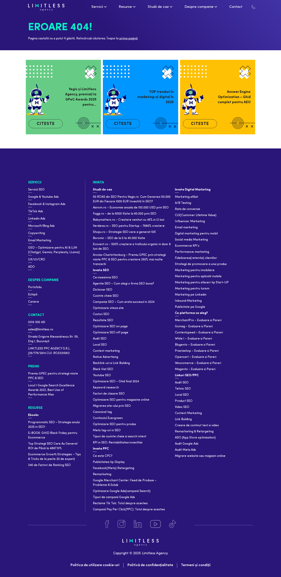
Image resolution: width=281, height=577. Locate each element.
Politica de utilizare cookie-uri (94, 565)
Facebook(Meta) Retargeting (113, 468)
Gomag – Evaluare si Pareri (194, 326)
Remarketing (102, 474)
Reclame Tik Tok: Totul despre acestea (120, 503)
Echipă (32, 294)
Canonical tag (102, 412)
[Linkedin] (138, 524)
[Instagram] (121, 524)
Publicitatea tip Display (109, 462)
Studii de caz (102, 189)
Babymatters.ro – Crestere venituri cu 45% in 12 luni (128, 219)
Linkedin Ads (36, 218)
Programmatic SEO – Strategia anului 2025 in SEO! (54, 425)
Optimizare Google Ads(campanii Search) (121, 491)
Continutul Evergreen (108, 418)
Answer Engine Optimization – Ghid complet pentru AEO (234, 97)
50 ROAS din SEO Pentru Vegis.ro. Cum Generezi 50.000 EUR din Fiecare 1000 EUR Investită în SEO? (132, 199)
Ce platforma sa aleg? (191, 313)
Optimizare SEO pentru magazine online (121, 399)
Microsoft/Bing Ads (41, 226)
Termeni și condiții (196, 565)
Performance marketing (192, 252)
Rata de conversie (187, 209)
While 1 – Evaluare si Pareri (193, 338)
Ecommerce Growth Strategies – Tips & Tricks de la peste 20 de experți (54, 457)
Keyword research (106, 387)
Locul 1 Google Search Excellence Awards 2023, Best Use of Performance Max (51, 390)
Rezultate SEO (103, 320)
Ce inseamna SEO (105, 277)
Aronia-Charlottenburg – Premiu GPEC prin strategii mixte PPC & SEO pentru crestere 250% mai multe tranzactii (129, 260)
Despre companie (43, 280)
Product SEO (183, 401)
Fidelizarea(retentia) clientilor (196, 258)
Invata (98, 182)
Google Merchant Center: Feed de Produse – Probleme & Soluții (124, 483)
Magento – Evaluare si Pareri (195, 369)
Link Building (183, 419)
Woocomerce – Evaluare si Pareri (198, 363)
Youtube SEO (102, 375)
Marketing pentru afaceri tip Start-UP (202, 282)
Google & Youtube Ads (43, 197)
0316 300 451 (36, 322)
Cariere (33, 301)
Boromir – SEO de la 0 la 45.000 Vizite (119, 238)
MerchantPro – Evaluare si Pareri (198, 320)
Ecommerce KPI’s (187, 245)
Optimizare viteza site (108, 308)
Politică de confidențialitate (150, 565)
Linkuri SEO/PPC (187, 375)
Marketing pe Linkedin (190, 294)
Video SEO (182, 407)
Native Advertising (105, 357)
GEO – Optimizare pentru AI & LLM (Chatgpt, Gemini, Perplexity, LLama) (54, 250)
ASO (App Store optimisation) (195, 437)
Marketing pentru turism (192, 288)
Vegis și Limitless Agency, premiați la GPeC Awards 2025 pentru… (80, 97)
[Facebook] (107, 524)
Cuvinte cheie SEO (106, 295)
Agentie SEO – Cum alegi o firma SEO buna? (123, 283)
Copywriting (36, 233)
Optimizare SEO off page (110, 332)
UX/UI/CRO (36, 259)
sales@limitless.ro (40, 329)
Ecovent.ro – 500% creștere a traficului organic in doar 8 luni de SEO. (132, 246)
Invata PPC (101, 448)
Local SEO (100, 344)
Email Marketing (39, 240)
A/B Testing (183, 203)
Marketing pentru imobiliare (194, 270)
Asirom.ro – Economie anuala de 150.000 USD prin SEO (131, 207)
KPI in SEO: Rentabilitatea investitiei (117, 442)
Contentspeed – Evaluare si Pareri (199, 332)
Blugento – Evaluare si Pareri (195, 344)
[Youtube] (155, 524)
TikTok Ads (35, 211)
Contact (36, 315)
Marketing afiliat (186, 197)
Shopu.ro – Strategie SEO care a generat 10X (124, 232)
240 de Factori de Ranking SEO (49, 465)
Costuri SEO (101, 314)
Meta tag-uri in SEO (107, 430)
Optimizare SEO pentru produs (114, 424)
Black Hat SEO (103, 369)
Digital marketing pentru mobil (196, 233)
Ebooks (33, 415)
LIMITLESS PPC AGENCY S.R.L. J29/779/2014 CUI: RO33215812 (49, 351)
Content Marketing (188, 413)
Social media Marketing (191, 239)
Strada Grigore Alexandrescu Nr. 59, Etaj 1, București (53, 339)
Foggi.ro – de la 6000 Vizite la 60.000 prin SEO (124, 213)
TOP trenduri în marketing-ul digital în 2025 (155, 97)
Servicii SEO (36, 189)
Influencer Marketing (190, 221)
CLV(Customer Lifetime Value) (195, 215)
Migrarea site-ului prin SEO (112, 406)
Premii (33, 366)
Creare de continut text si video (197, 425)
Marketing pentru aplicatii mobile (198, 276)
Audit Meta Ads (185, 449)
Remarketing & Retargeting (194, 431)
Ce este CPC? (102, 456)
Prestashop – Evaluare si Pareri (197, 351)
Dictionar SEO (102, 289)
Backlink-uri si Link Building (111, 363)
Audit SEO (99, 338)
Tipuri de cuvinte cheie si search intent (119, 436)
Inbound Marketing (188, 300)
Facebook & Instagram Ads (46, 204)
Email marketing (186, 227)
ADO (31, 266)
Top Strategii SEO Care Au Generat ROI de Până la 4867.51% (53, 446)
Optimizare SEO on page (110, 326)
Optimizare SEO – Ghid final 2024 (116, 381)
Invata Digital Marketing (192, 189)
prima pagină (128, 38)
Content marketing (106, 351)
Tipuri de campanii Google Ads (114, 497)
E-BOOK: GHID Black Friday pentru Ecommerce (52, 435)
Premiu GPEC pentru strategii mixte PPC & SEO (53, 376)
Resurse (35, 408)
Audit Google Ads (186, 443)
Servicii (34, 182)
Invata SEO (101, 270)
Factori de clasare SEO (109, 393)
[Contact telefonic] (253, 7)
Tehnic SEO (183, 388)
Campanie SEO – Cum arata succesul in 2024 (123, 302)
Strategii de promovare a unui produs (201, 264)
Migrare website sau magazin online (200, 456)
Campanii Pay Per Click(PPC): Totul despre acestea (129, 509)
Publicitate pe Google (190, 307)
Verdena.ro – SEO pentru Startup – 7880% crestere (129, 226)
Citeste (46, 124)
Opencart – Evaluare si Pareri (195, 357)
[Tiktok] (172, 524)
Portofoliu (35, 287)
